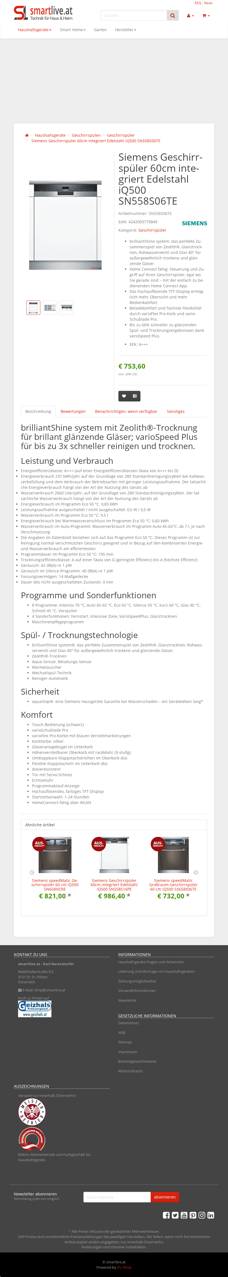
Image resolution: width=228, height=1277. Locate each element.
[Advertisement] (114, 80)
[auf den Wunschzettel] (124, 396)
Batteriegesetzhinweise (137, 1061)
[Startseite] (27, 135)
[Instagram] (202, 1214)
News (208, 3)
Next (196, 872)
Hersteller (124, 29)
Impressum (127, 1051)
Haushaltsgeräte (33, 29)
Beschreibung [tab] (38, 411)
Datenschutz (128, 1022)
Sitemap (125, 1042)
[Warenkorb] (206, 15)
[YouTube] (184, 1214)
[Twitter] (175, 1214)
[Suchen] (172, 15)
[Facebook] (166, 1214)
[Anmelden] (190, 15)
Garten (100, 29)
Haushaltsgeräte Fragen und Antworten (151, 961)
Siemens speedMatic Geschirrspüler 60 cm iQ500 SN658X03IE (54, 885)
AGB (121, 1032)
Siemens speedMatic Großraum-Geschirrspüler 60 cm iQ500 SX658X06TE (173, 885)
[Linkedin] (210, 1214)
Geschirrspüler (152, 230)
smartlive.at (29, 963)
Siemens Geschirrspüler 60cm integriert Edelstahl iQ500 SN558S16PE (114, 885)
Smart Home (71, 29)
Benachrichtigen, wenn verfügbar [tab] (126, 411)
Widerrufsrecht (130, 1070)
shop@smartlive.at (49, 989)
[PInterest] (193, 1214)
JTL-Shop (124, 1267)
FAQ (198, 3)
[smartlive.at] (44, 13)
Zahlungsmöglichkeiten (137, 981)
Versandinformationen (137, 990)
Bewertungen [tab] (73, 411)
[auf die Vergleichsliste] (134, 396)
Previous (32, 872)
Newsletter (127, 1000)
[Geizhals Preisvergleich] (62, 1009)
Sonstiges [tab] (176, 411)
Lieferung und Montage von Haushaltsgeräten (156, 971)
